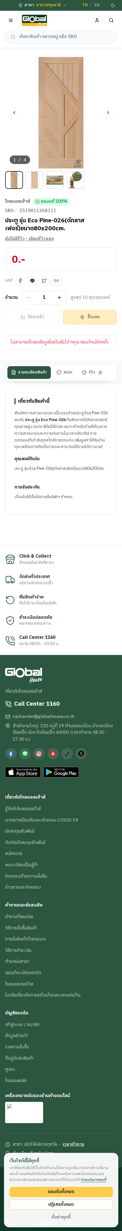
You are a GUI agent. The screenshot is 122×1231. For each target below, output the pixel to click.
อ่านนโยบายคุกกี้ (93, 1180)
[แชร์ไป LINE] (32, 281)
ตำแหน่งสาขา (17, 961)
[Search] (111, 20)
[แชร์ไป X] (44, 281)
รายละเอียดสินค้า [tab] (32, 372)
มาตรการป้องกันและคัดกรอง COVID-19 (41, 820)
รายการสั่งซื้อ (17, 1047)
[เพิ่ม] (59, 297)
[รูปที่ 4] (75, 180)
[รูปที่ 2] (34, 180)
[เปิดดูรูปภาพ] (61, 112)
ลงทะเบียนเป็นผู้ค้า (21, 865)
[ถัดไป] (108, 113)
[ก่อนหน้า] (14, 113)
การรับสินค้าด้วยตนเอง (25, 939)
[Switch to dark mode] (113, 5)
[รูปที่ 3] (55, 180)
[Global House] (34, 20)
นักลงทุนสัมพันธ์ (19, 831)
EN (97, 5)
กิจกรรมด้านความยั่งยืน (26, 876)
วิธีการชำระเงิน (18, 950)
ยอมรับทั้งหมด (61, 1191)
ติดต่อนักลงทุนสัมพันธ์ (25, 842)
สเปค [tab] (68, 372)
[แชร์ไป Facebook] (20, 281)
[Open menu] (11, 20)
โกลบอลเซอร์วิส (19, 984)
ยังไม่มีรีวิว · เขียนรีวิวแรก (29, 239)
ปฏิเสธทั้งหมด (61, 1204)
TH (85, 5)
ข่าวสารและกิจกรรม (23, 887)
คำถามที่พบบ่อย (19, 916)
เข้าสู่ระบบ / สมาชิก (22, 1024)
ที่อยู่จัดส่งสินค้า (19, 1058)
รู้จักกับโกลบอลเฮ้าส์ (23, 808)
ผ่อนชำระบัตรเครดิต (23, 972)
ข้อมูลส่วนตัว (16, 1035)
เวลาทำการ (73, 1144)
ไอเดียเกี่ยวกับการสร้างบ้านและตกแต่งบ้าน (43, 995)
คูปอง (10, 1069)
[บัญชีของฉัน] (97, 20)
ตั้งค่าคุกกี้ (61, 1217)
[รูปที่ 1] (14, 180)
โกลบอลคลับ (16, 1080)
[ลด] (28, 297)
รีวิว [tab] (95, 372)
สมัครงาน (13, 853)
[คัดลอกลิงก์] (56, 281)
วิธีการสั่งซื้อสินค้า (21, 928)
